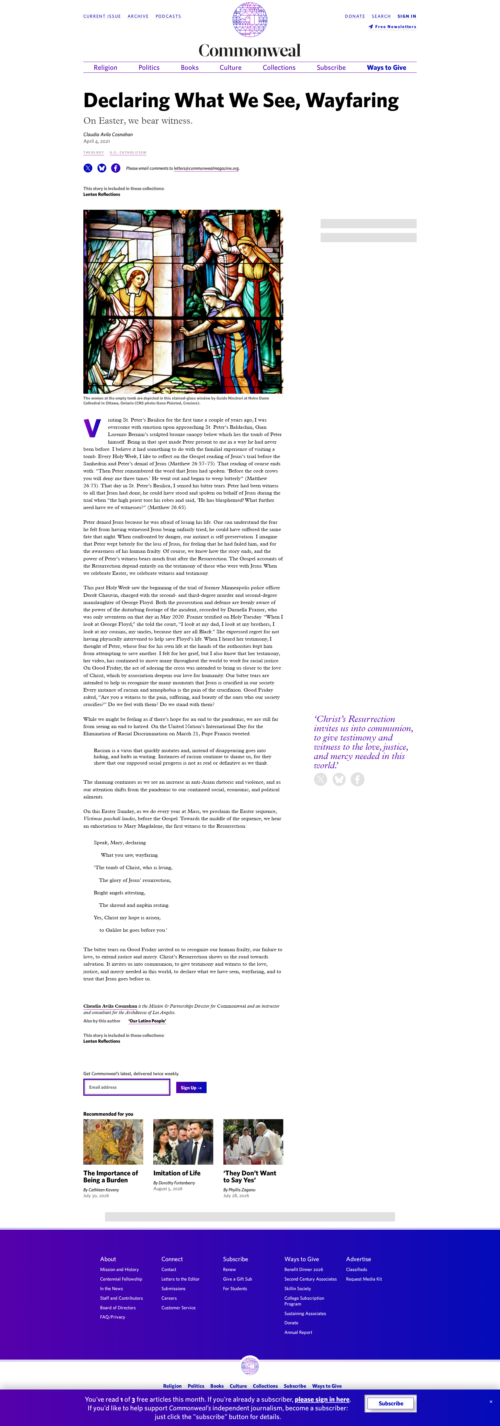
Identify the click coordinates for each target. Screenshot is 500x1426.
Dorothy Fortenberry (177, 1182)
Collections (279, 67)
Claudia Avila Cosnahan (108, 134)
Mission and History (119, 1269)
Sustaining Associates (305, 1313)
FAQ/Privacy (112, 1316)
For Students (235, 1288)
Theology (93, 151)
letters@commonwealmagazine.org (206, 168)
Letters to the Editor (180, 1278)
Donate (355, 16)
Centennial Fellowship (121, 1278)
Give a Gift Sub (237, 1278)
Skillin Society (297, 1288)
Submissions (173, 1288)
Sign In (407, 16)
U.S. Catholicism (128, 151)
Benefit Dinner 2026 (303, 1269)
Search (381, 16)
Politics (149, 67)
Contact (168, 1269)
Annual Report (298, 1332)
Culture (231, 67)
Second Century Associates (310, 1278)
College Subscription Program (304, 1300)
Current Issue (102, 16)
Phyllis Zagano (242, 1189)
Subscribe (331, 67)
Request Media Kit (364, 1278)
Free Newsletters (396, 26)
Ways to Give (386, 67)
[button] (88, 171)
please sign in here (322, 1399)
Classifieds (356, 1269)
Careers (169, 1298)
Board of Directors (118, 1307)
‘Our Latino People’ (147, 1020)
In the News (111, 1288)
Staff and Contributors (121, 1298)
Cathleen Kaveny (104, 1189)
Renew (229, 1269)
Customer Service (178, 1307)
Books (190, 67)
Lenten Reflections (101, 194)
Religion (105, 67)
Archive (138, 16)
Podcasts (168, 16)
